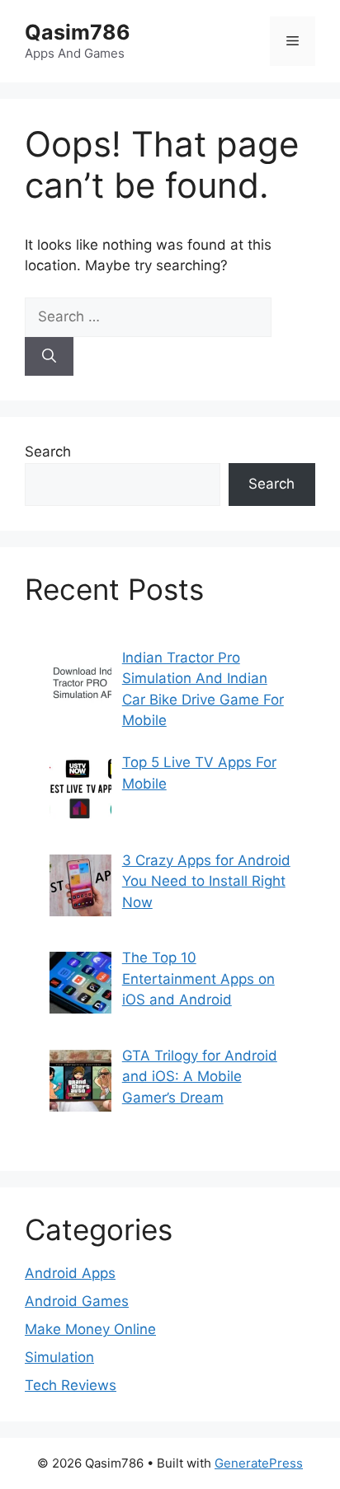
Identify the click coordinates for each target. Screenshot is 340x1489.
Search (48, 451)
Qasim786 (77, 32)
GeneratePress (259, 1463)
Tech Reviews (70, 1385)
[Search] (49, 357)
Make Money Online (90, 1329)
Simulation (59, 1357)
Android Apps (70, 1273)
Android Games (77, 1301)
